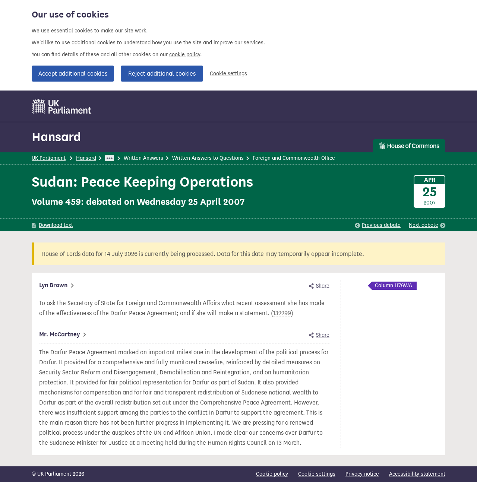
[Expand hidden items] (109, 158)
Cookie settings (228, 73)
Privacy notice (362, 474)
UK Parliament (49, 158)
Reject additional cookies (162, 73)
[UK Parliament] (62, 106)
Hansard (56, 137)
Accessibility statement (417, 474)
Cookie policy (272, 474)
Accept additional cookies (72, 73)
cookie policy (184, 54)
